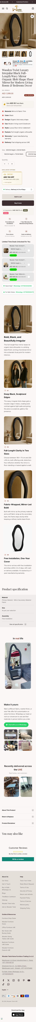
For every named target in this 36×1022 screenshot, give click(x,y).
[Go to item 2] (11, 54)
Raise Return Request (27, 884)
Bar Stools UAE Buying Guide (7, 932)
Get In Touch (6, 884)
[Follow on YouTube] (29, 980)
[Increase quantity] (12, 164)
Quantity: (5, 160)
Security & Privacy (26, 891)
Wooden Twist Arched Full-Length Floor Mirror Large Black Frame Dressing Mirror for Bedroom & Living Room (18, 260)
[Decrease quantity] (4, 164)
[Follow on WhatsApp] (8, 984)
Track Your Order (25, 880)
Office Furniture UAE (8, 927)
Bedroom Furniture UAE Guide (8, 943)
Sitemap (4, 900)
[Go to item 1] (5, 54)
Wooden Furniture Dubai (8, 923)
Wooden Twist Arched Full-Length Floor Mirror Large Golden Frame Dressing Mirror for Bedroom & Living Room (18, 246)
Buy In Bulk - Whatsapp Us (6, 888)
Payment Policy (25, 898)
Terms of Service (25, 901)
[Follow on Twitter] (8, 980)
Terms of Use (24, 887)
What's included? (9, 225)
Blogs (4, 893)
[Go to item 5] (30, 54)
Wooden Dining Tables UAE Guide (8, 938)
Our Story (5, 880)
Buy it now (18, 203)
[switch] (29, 250)
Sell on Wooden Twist (9, 907)
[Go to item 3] (17, 54)
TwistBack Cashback (9, 896)
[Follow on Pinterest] (23, 980)
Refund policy (24, 904)
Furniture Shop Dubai (9, 918)
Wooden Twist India (8, 903)
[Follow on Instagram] (13, 980)
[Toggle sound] (28, 645)
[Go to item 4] (24, 54)
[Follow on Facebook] (3, 980)
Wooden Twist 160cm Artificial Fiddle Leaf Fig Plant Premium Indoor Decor (18, 274)
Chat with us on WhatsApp (17, 725)
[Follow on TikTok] (3, 984)
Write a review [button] (18, 859)
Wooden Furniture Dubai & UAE (8, 949)
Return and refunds (26, 894)
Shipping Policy (25, 908)
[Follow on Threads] (18, 980)
